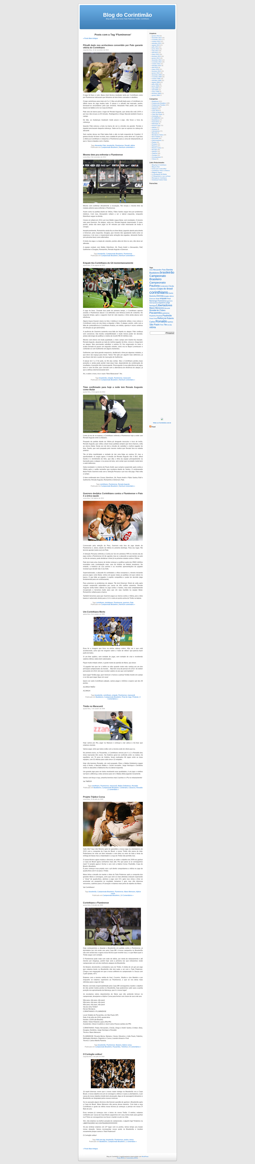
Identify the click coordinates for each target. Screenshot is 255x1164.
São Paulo (154, 324)
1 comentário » (113, 789)
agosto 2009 (156, 82)
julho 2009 (155, 84)
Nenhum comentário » (127, 147)
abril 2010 (155, 67)
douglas (166, 296)
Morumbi (154, 133)
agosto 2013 (156, 45)
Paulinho (152, 316)
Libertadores (156, 131)
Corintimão (155, 116)
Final (169, 299)
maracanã (127, 378)
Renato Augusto (124, 484)
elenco (171, 296)
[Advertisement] (162, 377)
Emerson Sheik (154, 298)
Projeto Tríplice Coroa (94, 797)
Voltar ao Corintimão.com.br (162, 423)
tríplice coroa (127, 1045)
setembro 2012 (156, 65)
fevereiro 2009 (156, 93)
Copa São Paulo (157, 114)
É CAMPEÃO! (156, 118)
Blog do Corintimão (127, 15)
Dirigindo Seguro (157, 172)
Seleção (154, 151)
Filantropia (155, 123)
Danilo (170, 293)
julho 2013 (155, 47)
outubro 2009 (156, 78)
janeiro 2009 (156, 95)
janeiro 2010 (156, 73)
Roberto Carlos (156, 148)
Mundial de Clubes (157, 135)
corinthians (104, 484)
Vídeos (154, 159)
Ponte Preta (153, 318)
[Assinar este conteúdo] (150, 427)
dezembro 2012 (157, 60)
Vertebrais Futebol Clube (159, 180)
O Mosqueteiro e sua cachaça (161, 176)
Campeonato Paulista (158, 105)
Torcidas (154, 155)
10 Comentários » (127, 895)
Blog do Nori (156, 167)
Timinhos (124, 1047)
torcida (169, 325)
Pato (131, 603)
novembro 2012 (157, 62)
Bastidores (99, 697)
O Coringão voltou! (92, 1054)
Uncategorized (156, 157)
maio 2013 (155, 50)
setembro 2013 (156, 43)
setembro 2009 (156, 80)
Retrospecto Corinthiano (159, 178)
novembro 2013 (157, 39)
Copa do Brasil (156, 112)
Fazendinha (155, 121)
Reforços (154, 146)
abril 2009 (155, 89)
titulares (119, 1045)
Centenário (124, 788)
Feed (153, 427)
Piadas (154, 142)
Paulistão (167, 315)
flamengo (153, 301)
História (154, 127)
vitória (132, 145)
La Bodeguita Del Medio (159, 174)
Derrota (160, 296)
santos (170, 322)
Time (161, 325)
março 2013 (155, 54)
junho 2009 (155, 86)
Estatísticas (155, 120)
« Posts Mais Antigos (90, 38)
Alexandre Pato (100, 145)
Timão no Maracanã (93, 706)
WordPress (145, 1156)
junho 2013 (155, 49)
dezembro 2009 (157, 75)
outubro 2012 (156, 63)
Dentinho (152, 296)
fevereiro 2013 (156, 56)
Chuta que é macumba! (159, 168)
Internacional (153, 303)
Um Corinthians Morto (94, 612)
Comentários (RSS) (132, 1158)
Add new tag (100, 1140)
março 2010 (155, 69)
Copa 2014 (155, 110)
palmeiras (165, 313)
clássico (153, 289)
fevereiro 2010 (156, 71)
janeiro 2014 (156, 36)
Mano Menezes (129, 892)
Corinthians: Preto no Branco (161, 170)
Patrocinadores (156, 140)
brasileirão (110, 145)
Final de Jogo (127, 697)
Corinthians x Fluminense (96, 903)
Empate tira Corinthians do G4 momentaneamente (108, 263)
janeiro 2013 (156, 58)
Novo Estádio (156, 136)
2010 (151, 270)
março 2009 (155, 91)
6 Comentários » (135, 1047)
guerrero (126, 603)
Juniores (154, 129)
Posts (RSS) (120, 1158)
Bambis (169, 270)
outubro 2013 (156, 41)
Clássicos (132, 788)
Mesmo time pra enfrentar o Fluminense (103, 155)
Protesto (135, 697)
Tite (165, 324)
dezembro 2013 (157, 37)
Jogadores (162, 303)
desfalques (109, 603)
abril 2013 (155, 52)
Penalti (127, 145)
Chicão (171, 286)
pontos (126, 1140)
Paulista (159, 316)
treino (131, 1140)
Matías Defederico (124, 786)
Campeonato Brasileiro (109, 147)
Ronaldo (135, 786)
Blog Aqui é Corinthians (159, 165)
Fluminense (119, 145)
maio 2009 (155, 88)
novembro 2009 (157, 76)
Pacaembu (116, 1047)
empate (110, 378)
